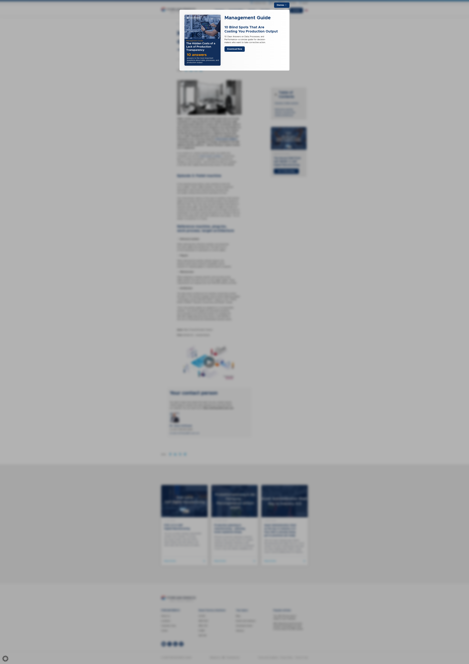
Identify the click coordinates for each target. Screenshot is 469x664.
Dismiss (280, 5)
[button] (5, 658)
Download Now (234, 49)
